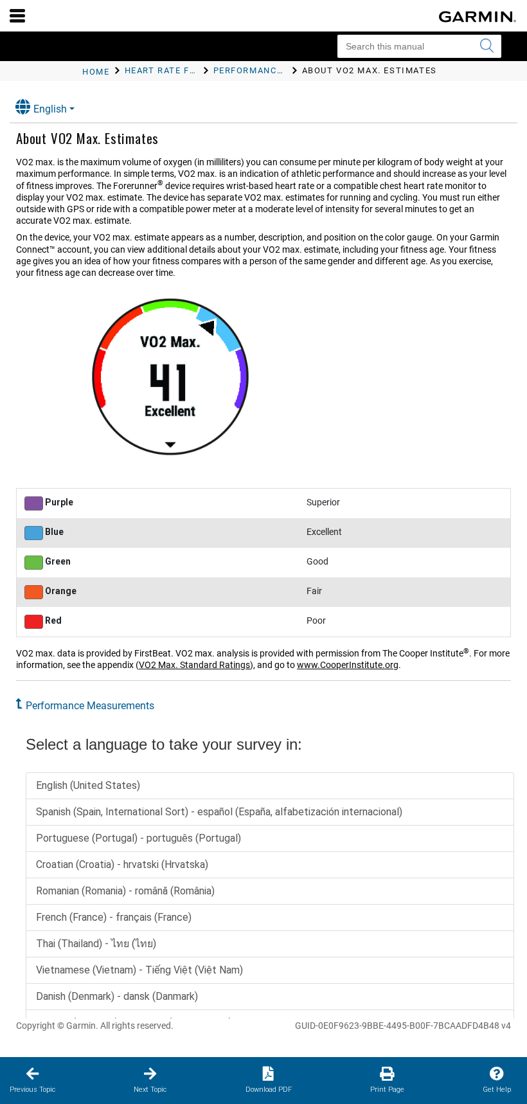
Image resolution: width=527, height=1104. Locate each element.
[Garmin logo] (477, 17)
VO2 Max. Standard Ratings (194, 665)
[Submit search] (486, 46)
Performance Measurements (90, 706)
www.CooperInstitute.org (347, 665)
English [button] (50, 109)
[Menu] (17, 15)
